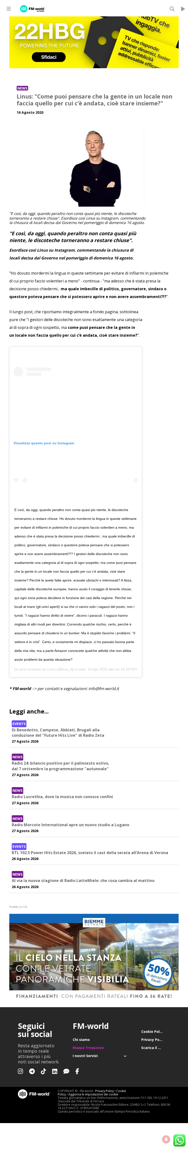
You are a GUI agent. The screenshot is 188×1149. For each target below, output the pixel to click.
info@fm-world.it (103, 688)
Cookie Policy (152, 1031)
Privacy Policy (153, 1039)
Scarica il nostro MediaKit (155, 1047)
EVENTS (19, 723)
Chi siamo (81, 1039)
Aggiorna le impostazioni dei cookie (93, 1094)
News (22, 88)
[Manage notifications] (166, 1139)
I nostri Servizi (85, 1055)
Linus (51, 669)
